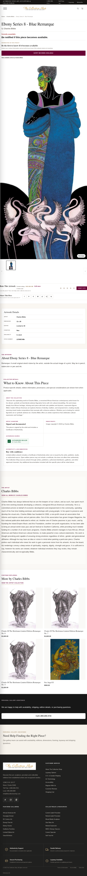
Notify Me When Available (43, 53)
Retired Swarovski (51, 826)
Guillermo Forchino (9, 829)
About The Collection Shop (54, 769)
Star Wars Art (50, 822)
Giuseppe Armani (8, 816)
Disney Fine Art (7, 822)
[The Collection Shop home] (42, 9)
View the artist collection (12, 583)
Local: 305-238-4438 (9, 791)
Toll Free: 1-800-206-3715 (11, 788)
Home (3, 16)
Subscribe (80, 2)
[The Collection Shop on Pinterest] (16, 800)
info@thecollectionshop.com (11, 794)
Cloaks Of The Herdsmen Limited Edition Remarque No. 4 (21, 683)
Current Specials (51, 832)
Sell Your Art (61, 2)
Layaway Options (51, 772)
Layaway (71, 2)
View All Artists (7, 835)
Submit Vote (82, 288)
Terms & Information (62, 867)
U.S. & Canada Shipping (53, 776)
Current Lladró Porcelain (53, 813)
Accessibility (49, 782)
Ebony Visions (7, 826)
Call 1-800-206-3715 (43, 716)
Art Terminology (50, 779)
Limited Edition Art (8, 832)
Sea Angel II (49, 682)
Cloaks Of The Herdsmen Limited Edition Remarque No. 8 (21, 632)
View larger (81, 256)
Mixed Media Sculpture (53, 819)
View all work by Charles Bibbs (14, 495)
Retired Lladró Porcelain (53, 816)
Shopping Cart (50, 792)
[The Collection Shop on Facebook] (5, 800)
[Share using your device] (47, 296)
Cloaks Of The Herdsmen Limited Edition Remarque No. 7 (63, 632)
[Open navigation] (5, 8)
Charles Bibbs (10, 16)
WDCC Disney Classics (53, 829)
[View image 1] (11, 265)
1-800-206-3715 (50, 2)
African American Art (9, 813)
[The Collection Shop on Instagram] (10, 800)
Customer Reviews (51, 789)
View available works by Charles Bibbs (12, 57)
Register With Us (51, 785)
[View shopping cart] (82, 8)
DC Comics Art (7, 819)
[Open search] (78, 8)
